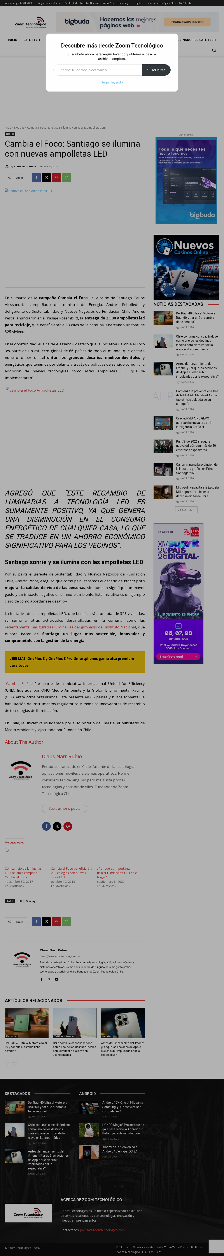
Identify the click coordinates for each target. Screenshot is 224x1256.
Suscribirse (156, 70)
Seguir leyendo (112, 82)
